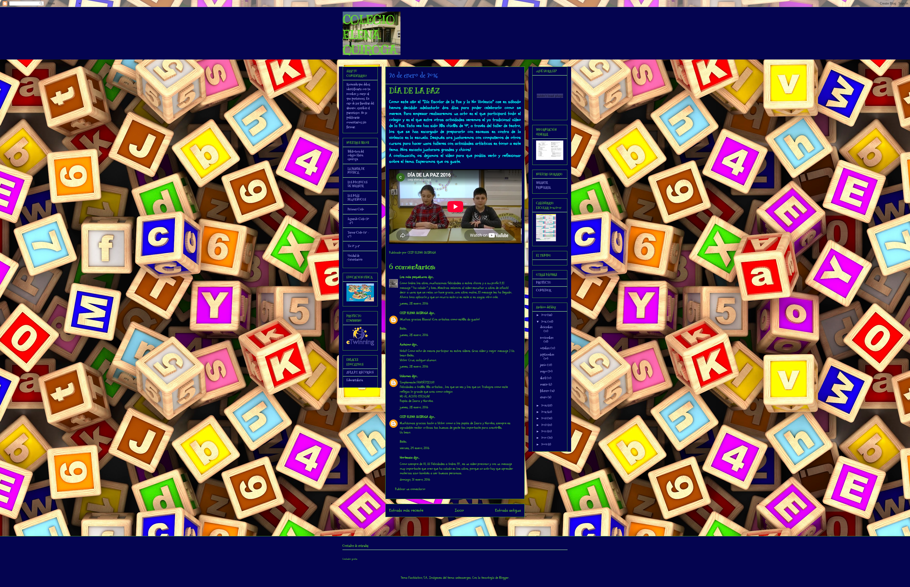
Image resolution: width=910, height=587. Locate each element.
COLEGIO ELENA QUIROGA (370, 34)
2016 (544, 321)
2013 (544, 418)
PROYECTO (543, 282)
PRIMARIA (543, 187)
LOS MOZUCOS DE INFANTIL (358, 184)
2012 (544, 425)
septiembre (547, 354)
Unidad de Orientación (355, 257)
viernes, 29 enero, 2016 (414, 448)
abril (543, 378)
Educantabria (354, 380)
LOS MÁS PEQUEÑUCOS (357, 197)
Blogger (504, 577)
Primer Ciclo (356, 209)
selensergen (463, 577)
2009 (544, 444)
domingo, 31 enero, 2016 (415, 479)
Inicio (459, 510)
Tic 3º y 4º (354, 246)
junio (543, 365)
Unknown (405, 376)
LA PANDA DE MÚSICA (356, 170)
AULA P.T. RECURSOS (360, 372)
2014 (544, 412)
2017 (544, 315)
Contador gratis (349, 559)
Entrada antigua (508, 510)
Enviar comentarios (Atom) (464, 523)
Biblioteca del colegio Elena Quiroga (356, 155)
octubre (545, 348)
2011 (544, 431)
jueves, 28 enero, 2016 (414, 303)
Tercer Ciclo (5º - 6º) (358, 234)
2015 (544, 405)
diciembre (546, 327)
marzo (544, 384)
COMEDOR (543, 290)
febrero (545, 390)
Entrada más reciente (406, 510)
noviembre (547, 337)
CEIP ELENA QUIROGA (414, 313)
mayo (544, 371)
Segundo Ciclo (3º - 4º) (358, 221)
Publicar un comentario (410, 489)
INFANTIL (542, 182)
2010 (544, 437)
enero (544, 397)
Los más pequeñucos (413, 277)
